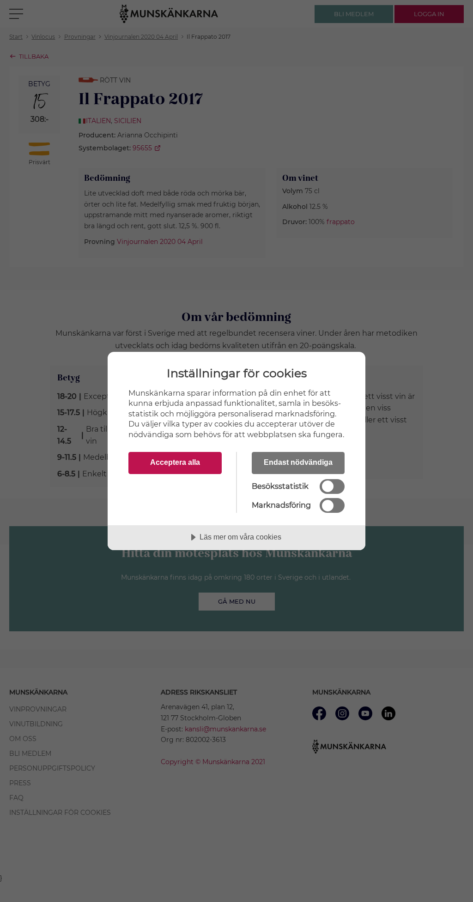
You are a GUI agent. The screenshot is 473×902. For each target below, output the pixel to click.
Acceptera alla (175, 462)
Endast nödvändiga (298, 462)
